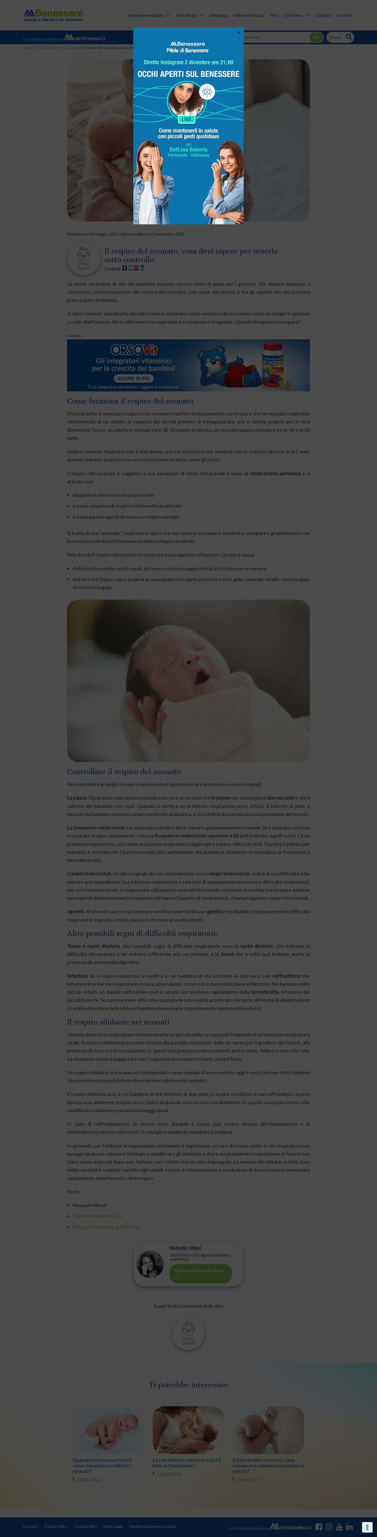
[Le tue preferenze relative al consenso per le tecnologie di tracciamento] (367, 1527)
